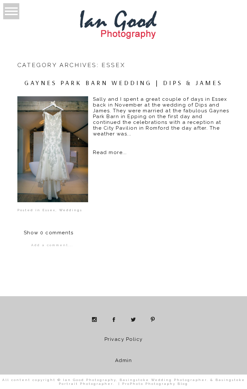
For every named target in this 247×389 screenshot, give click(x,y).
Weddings (70, 210)
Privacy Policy (124, 339)
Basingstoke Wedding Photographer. (164, 380)
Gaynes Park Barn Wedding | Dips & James (123, 83)
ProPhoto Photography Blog (155, 383)
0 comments (49, 233)
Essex (49, 210)
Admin (123, 360)
